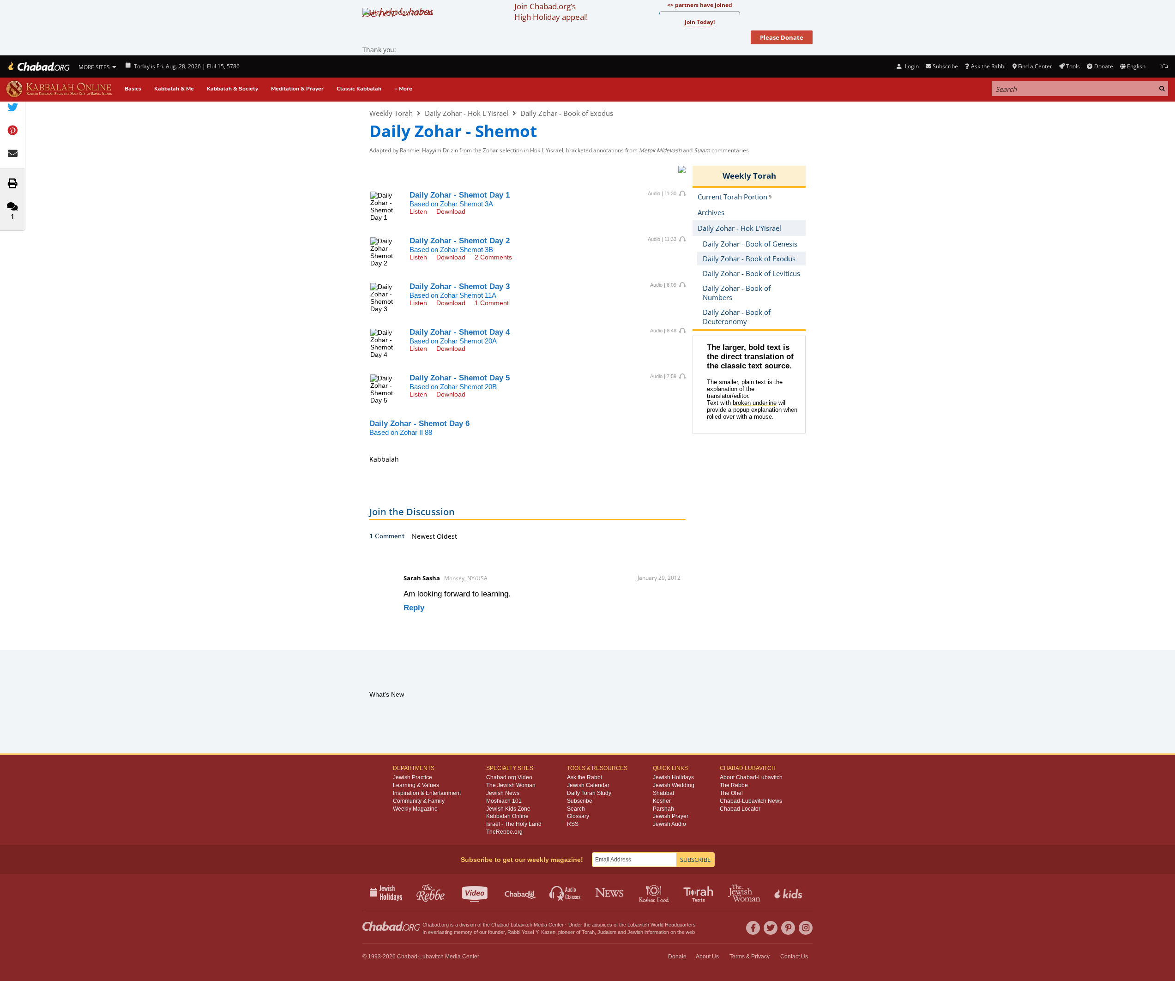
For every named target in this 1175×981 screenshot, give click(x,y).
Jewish (635, 932)
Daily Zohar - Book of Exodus (566, 113)
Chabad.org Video (509, 777)
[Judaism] (38, 66)
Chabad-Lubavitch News (751, 801)
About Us (707, 956)
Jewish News (502, 793)
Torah (588, 932)
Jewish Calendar (588, 785)
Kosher (662, 801)
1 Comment (492, 303)
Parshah (663, 809)
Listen (418, 211)
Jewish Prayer (670, 816)
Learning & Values (416, 785)
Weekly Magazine (415, 809)
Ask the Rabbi (988, 66)
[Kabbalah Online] (59, 89)
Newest (424, 536)
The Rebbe (734, 785)
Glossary (578, 816)
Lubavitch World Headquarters (661, 924)
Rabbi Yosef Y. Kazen (531, 932)
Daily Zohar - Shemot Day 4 (460, 332)
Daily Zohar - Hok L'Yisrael (466, 113)
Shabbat (663, 793)
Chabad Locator (740, 809)
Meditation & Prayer (297, 88)
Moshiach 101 (504, 801)
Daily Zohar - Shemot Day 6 (419, 423)
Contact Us (794, 956)
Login (911, 66)
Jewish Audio (669, 824)
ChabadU (520, 892)
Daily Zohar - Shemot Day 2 (460, 240)
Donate (1103, 66)
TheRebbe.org (504, 832)
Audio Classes (565, 892)
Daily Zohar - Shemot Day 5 (460, 377)
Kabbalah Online (507, 816)
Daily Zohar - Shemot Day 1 (460, 195)
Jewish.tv (476, 892)
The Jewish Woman (511, 785)
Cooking (655, 892)
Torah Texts (700, 892)
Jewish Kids (789, 892)
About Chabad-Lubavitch (751, 777)
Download (450, 211)
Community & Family (419, 801)
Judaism (606, 932)
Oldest (447, 536)
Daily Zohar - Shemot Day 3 (460, 286)
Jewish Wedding (673, 785)
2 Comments (493, 257)
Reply (414, 607)
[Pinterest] (788, 928)
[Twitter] (770, 928)
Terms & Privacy (749, 956)
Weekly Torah (391, 113)
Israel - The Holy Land (514, 824)
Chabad (500, 924)
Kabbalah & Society (232, 88)
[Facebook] (753, 928)
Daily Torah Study (589, 793)
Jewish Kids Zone (508, 809)
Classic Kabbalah (359, 88)
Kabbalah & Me (174, 88)
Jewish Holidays (673, 777)
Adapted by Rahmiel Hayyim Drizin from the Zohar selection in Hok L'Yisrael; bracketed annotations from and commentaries (559, 150)
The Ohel (731, 793)
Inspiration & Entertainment (427, 793)
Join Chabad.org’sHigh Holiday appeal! (551, 11)
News (610, 892)
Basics (133, 88)
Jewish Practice (412, 777)
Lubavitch (521, 924)
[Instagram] (806, 928)
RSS (572, 824)
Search (576, 809)
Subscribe (579, 801)
